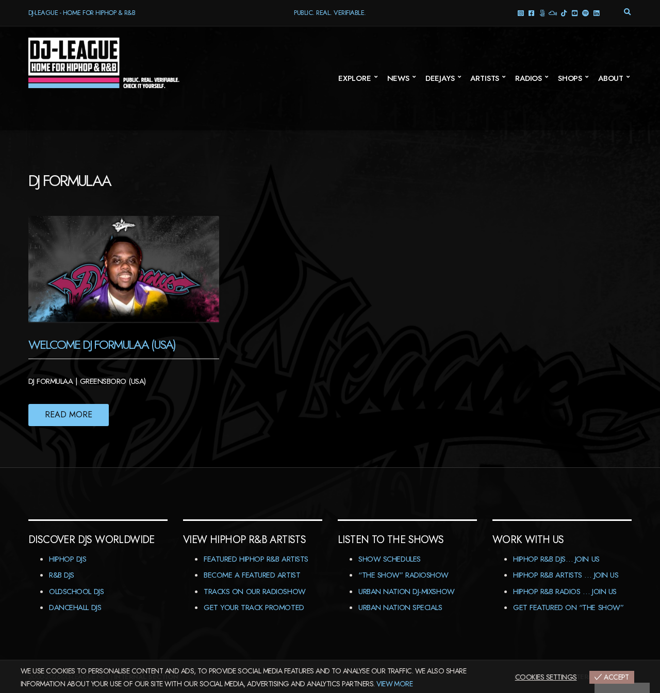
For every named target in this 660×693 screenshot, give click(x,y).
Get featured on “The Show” (568, 607)
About (610, 78)
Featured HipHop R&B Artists (256, 559)
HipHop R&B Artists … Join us (565, 575)
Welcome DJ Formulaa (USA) (101, 344)
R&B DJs (61, 575)
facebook (531, 12)
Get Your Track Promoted (254, 607)
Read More (68, 414)
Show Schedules (389, 559)
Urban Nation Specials (400, 607)
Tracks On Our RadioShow (255, 591)
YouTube (574, 12)
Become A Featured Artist (252, 575)
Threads (542, 12)
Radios (528, 78)
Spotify (585, 12)
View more (394, 684)
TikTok (563, 12)
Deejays (440, 78)
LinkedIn (596, 12)
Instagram (520, 12)
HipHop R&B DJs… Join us (556, 559)
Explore (354, 78)
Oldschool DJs (76, 591)
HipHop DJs (68, 559)
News (398, 78)
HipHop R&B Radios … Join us (565, 591)
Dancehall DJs (75, 607)
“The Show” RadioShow (403, 575)
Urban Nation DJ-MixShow (406, 591)
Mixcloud (553, 12)
